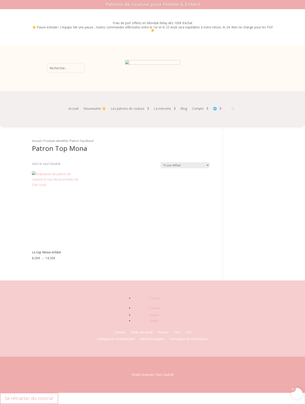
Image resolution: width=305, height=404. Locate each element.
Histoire (163, 332)
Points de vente (141, 332)
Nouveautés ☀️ (95, 109)
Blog (183, 109)
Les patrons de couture (127, 109)
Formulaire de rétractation (189, 339)
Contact (119, 332)
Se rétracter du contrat (29, 398)
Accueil (74, 109)
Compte (198, 109)
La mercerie (162, 109)
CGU (177, 332)
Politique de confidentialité (116, 339)
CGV (188, 332)
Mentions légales (152, 339)
